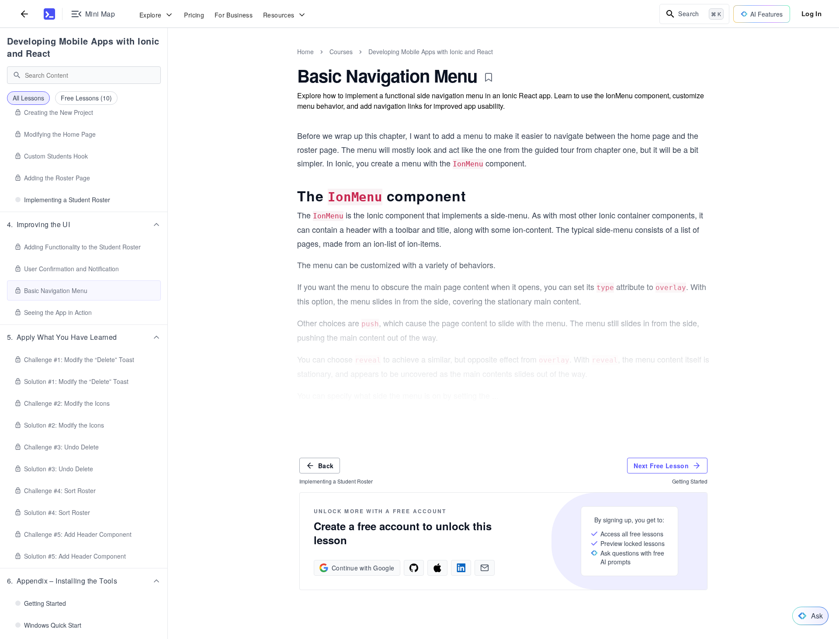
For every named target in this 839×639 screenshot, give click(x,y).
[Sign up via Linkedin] (461, 568)
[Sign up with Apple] (437, 568)
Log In (811, 13)
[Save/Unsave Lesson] (489, 77)
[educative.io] (49, 14)
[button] (84, 224)
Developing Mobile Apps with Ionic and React (83, 47)
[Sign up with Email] (485, 568)
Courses (341, 51)
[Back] (24, 13)
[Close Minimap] (168, 61)
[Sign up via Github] (414, 568)
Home (305, 51)
